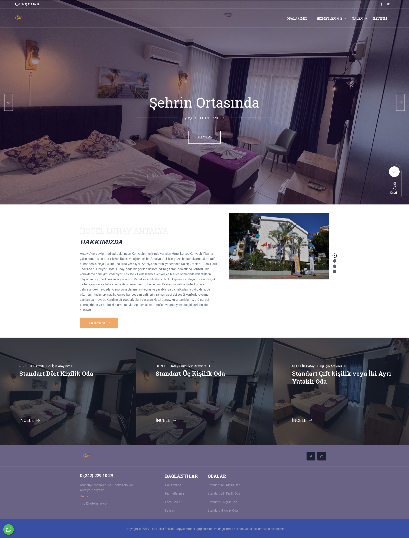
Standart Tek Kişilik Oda (224, 485)
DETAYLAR (204, 137)
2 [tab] (334, 261)
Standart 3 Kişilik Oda (222, 502)
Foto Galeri (172, 502)
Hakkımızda (97, 323)
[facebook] (381, 4)
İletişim (170, 510)
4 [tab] (334, 271)
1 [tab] (334, 255)
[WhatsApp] (8, 529)
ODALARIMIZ (297, 18)
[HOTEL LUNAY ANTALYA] (41, 17)
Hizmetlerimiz (174, 493)
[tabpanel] (279, 246)
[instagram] (388, 4)
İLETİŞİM (380, 18)
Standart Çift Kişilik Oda (224, 493)
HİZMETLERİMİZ (330, 18)
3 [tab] (334, 266)
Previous (4, 396)
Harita (84, 496)
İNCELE (27, 420)
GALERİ (357, 18)
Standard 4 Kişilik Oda (223, 510)
